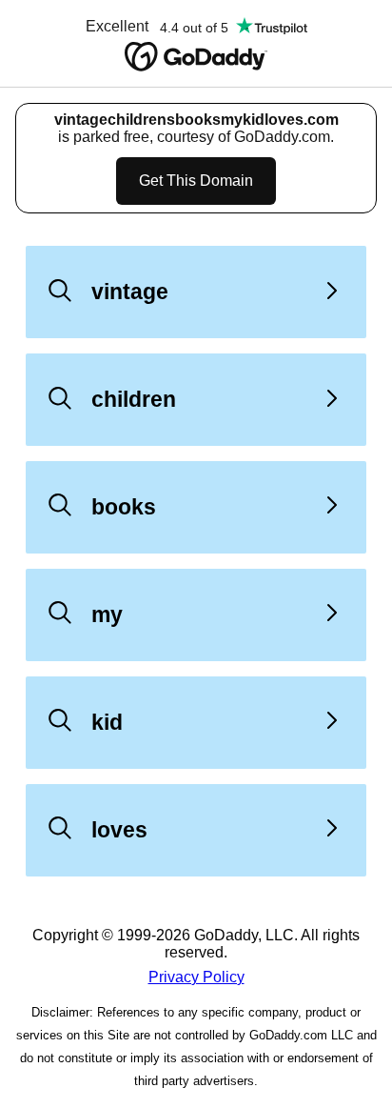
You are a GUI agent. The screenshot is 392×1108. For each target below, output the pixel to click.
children (133, 399)
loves (119, 829)
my (107, 614)
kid (107, 722)
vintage (129, 291)
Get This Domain (196, 180)
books (123, 506)
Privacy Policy (196, 977)
